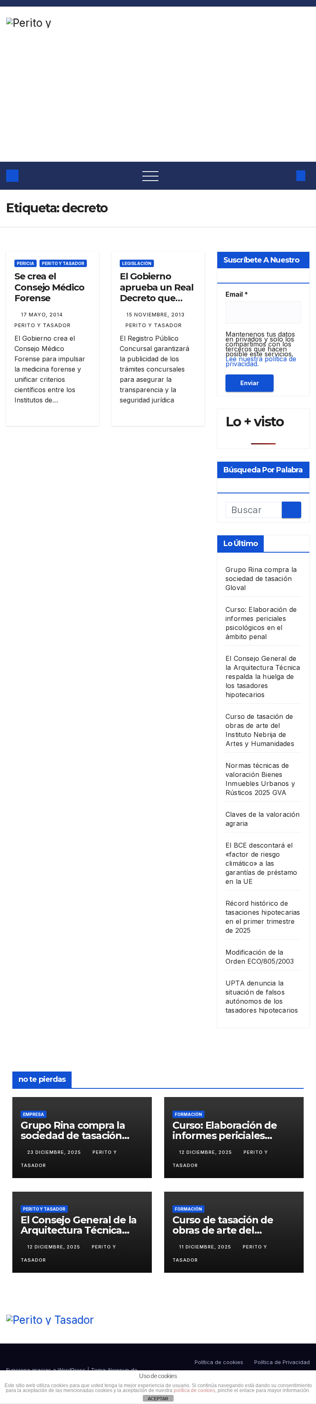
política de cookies (194, 1390)
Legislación (136, 263)
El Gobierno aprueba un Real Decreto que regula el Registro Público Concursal (156, 303)
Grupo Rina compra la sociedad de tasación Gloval (261, 578)
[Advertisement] (158, 100)
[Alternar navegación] (150, 175)
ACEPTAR (158, 1398)
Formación (188, 1114)
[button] (284, 176)
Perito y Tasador (63, 263)
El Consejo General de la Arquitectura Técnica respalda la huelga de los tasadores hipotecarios (262, 676)
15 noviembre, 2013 (155, 314)
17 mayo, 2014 (43, 314)
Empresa (33, 1114)
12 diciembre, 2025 (206, 1152)
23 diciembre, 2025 (55, 1152)
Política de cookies (219, 1362)
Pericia (25, 263)
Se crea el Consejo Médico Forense (49, 287)
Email (236, 294)
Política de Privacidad (282, 1362)
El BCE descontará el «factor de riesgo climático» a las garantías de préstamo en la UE (261, 863)
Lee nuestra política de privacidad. (260, 361)
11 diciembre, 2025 (206, 1247)
